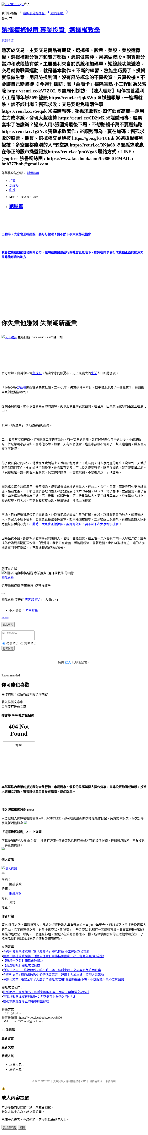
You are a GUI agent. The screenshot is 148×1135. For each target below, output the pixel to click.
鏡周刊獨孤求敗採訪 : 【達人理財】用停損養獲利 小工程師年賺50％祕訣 (53, 956)
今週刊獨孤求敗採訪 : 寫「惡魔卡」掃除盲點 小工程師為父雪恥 (46, 951)
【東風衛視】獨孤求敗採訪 (21, 965)
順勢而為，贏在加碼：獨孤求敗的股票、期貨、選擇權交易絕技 (46, 992)
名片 (12, 190)
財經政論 (33, 173)
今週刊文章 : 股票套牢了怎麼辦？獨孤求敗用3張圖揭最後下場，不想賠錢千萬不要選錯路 (63, 979)
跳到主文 (8, 40)
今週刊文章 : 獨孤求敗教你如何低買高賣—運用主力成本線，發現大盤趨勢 (53, 974)
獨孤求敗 (8, 577)
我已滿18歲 (9, 1127)
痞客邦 (29, 599)
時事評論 (31, 610)
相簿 (12, 180)
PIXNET (45, 1081)
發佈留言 (8, 648)
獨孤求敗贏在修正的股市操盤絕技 (26, 1001)
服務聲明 (111, 1081)
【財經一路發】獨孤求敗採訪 (23, 960)
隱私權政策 (95, 1081)
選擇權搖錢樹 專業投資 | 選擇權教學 (51, 29)
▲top (5, 617)
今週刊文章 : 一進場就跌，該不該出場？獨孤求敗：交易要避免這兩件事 (52, 970)
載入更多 (8, 624)
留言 (38, 599)
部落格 (13, 185)
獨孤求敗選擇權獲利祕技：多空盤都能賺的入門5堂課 (39, 996)
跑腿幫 (16, 206)
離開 (22, 1127)
